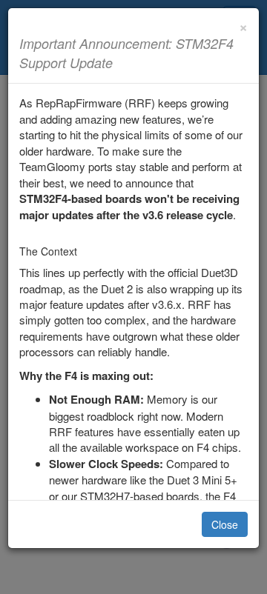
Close (224, 524)
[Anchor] (119, 62)
